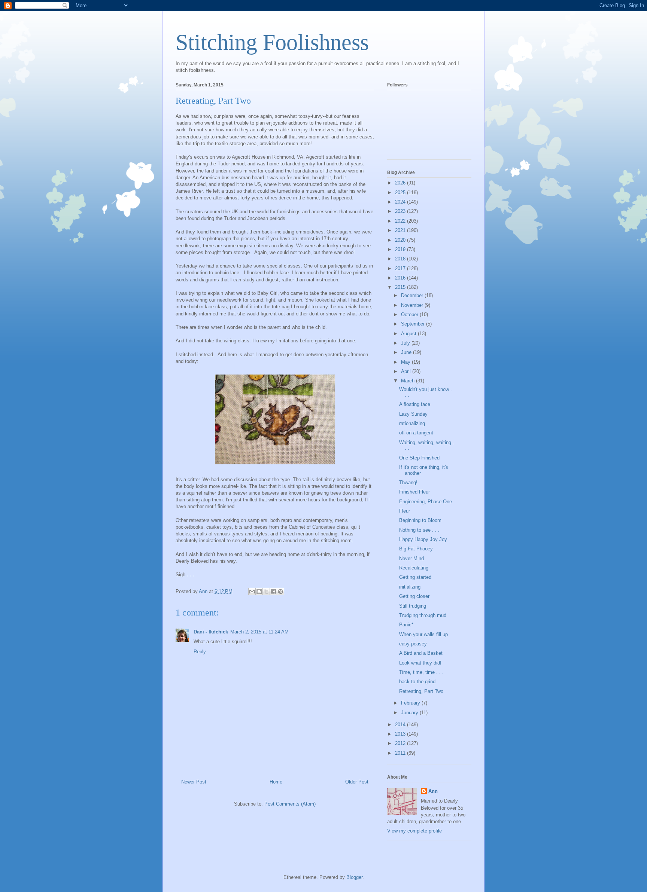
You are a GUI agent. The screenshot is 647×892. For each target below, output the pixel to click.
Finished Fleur (414, 492)
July (406, 343)
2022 (401, 221)
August (409, 333)
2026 (401, 183)
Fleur (404, 511)
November (413, 305)
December (413, 295)
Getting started (415, 577)
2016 (401, 278)
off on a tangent (416, 433)
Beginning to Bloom (420, 520)
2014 (401, 724)
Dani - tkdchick (211, 632)
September (413, 324)
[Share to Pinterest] (280, 591)
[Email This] (252, 591)
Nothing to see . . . (419, 530)
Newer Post (193, 782)
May (406, 362)
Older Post (356, 782)
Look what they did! (420, 663)
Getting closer (414, 596)
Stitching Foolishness (272, 42)
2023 (401, 211)
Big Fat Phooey (416, 549)
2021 (401, 230)
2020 (401, 240)
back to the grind (417, 681)
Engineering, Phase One (425, 501)
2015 (401, 287)
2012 (401, 743)
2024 (401, 202)
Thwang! (408, 482)
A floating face (414, 404)
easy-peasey (413, 644)
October (410, 314)
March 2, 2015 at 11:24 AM (259, 632)
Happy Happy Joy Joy (423, 539)
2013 (401, 734)
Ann (433, 791)
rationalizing (412, 423)
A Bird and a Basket (421, 653)
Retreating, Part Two (421, 691)
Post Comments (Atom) (290, 804)
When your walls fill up (423, 634)
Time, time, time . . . (421, 672)
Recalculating (413, 568)
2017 (401, 268)
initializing (409, 587)
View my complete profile (414, 831)
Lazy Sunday (413, 414)
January (410, 712)
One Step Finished (419, 458)
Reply (200, 651)
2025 (401, 192)
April (406, 371)
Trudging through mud (422, 615)
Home (276, 782)
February (411, 703)
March (408, 381)
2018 (401, 259)
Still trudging (412, 606)
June (407, 352)
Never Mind (411, 558)
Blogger (354, 877)
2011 (401, 753)
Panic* (406, 624)
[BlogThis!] (259, 591)
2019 (401, 249)
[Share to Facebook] (273, 591)
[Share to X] (266, 591)
